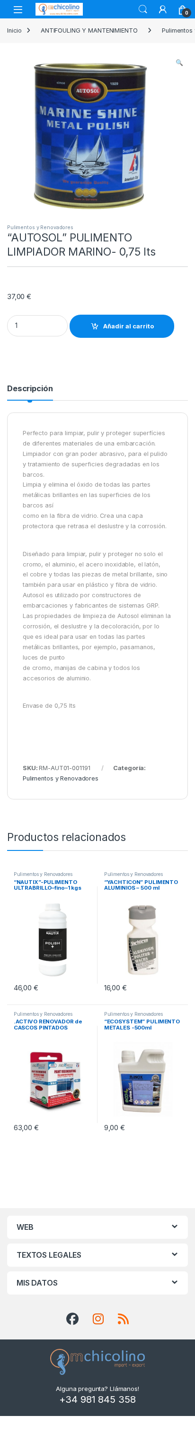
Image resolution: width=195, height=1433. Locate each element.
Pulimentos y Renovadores (40, 227)
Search (143, 9)
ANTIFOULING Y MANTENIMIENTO (89, 30)
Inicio (14, 30)
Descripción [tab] (30, 389)
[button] (179, 63)
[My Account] (163, 9)
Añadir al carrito (128, 326)
